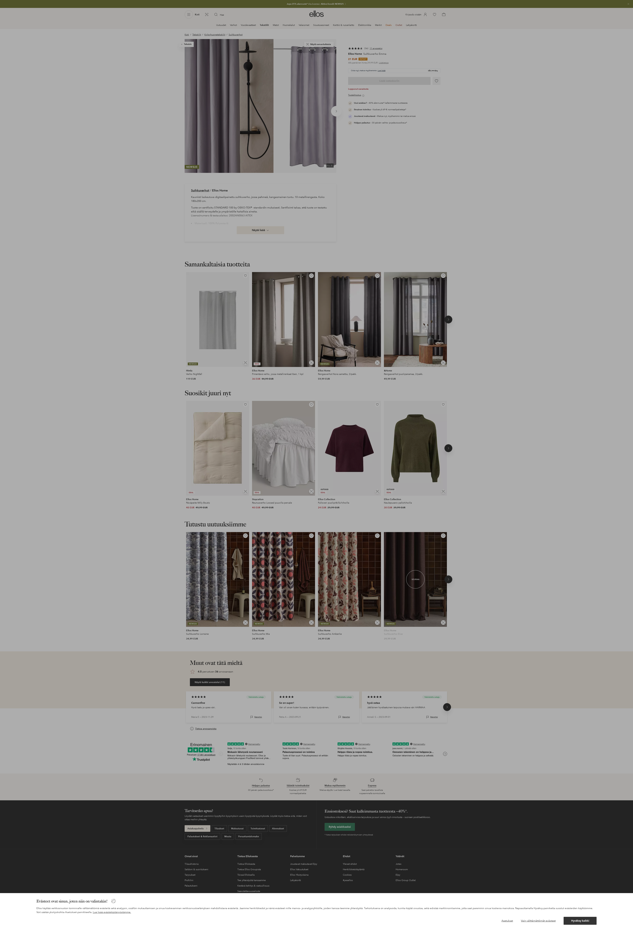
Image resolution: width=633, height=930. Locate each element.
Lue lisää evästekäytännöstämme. (112, 912)
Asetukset (507, 920)
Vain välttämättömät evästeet (538, 920)
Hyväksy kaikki (580, 920)
